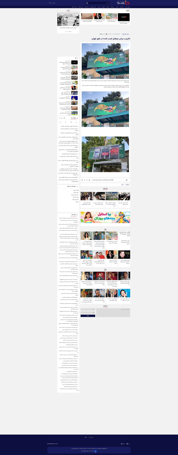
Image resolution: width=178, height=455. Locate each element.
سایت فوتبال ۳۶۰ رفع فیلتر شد (65, 98)
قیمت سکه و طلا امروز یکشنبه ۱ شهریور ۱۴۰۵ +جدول (123, 22)
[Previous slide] (59, 19)
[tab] (69, 31)
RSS (50, 3)
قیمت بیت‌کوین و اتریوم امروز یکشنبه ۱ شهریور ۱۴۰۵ (68, 261)
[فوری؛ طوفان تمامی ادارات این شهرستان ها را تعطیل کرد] (87, 16)
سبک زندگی (86, 7)
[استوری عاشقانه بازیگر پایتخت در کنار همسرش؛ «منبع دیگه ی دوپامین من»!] (87, 293)
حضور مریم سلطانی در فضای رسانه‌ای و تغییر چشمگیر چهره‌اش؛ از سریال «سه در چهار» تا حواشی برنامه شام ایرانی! (99, 245)
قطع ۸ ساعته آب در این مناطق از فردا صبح (70, 329)
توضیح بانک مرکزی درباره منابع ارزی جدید (70, 361)
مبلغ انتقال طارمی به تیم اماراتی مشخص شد (69, 297)
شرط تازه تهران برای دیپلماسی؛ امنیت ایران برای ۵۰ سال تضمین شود (65, 73)
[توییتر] (82, 180)
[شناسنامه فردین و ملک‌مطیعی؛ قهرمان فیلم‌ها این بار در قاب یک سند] (99, 254)
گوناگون (127, 10)
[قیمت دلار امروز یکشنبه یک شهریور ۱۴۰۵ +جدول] (111, 16)
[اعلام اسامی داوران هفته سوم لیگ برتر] (74, 113)
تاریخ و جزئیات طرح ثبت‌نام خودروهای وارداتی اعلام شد (65, 78)
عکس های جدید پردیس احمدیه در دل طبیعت (124, 299)
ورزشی (99, 7)
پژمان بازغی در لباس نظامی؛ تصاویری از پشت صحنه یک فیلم (99, 283)
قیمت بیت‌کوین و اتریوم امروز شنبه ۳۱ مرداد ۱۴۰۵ (68, 315)
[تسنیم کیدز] (105, 218)
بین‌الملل (112, 7)
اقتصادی (122, 7)
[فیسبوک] (87, 180)
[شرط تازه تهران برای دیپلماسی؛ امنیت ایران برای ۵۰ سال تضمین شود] (74, 73)
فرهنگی (103, 7)
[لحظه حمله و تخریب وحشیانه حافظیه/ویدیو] (87, 196)
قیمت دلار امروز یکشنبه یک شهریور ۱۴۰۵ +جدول (111, 20)
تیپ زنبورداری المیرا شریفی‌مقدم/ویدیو (69, 154)
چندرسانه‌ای (80, 7)
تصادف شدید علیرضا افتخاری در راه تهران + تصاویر (99, 20)
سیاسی (117, 7)
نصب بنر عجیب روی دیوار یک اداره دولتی (123, 203)
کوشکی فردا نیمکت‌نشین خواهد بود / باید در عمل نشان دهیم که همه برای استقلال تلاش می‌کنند (65, 103)
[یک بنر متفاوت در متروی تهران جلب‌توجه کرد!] (99, 196)
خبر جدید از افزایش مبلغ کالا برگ (71, 344)
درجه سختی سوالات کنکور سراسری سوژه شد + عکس (66, 93)
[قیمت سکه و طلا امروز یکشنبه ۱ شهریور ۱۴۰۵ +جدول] (124, 17)
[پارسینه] (122, 3)
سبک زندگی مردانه (75, 195)
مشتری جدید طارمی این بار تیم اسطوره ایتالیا (69, 363)
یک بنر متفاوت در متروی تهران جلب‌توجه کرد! (98, 203)
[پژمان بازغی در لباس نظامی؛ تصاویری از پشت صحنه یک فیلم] (99, 276)
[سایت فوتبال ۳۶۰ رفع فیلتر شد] (74, 98)
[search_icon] (87, 3)
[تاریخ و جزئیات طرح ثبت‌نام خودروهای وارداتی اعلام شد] (74, 78)
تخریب (127, 184)
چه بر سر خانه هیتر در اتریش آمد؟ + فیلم (70, 340)
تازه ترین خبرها (76, 199)
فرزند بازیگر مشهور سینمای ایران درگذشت (69, 126)
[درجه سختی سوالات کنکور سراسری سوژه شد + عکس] (74, 93)
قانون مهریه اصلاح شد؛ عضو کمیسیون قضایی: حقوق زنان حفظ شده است (65, 83)
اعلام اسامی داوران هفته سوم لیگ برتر (65, 113)
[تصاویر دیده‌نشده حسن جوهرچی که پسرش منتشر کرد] (99, 293)
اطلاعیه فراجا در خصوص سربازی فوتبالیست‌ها (69, 373)
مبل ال (77, 202)
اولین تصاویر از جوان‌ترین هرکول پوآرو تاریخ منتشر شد (124, 283)
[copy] (126, 180)
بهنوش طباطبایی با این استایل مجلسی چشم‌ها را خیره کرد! (124, 262)
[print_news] (89, 180)
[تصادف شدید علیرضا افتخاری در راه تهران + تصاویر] (99, 16)
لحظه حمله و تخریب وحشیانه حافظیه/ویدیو (86, 203)
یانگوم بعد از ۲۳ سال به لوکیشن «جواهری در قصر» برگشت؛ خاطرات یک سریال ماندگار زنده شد (87, 263)
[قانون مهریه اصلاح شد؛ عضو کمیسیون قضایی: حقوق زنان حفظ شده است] (74, 83)
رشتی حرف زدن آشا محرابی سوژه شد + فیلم (69, 336)
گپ (129, 444)
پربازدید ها (73, 118)
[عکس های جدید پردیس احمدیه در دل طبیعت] (124, 293)
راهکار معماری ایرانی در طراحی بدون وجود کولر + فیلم (68, 342)
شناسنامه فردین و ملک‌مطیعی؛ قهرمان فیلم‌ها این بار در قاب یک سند (99, 262)
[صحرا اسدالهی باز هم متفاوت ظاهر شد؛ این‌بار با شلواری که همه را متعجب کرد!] (87, 236)
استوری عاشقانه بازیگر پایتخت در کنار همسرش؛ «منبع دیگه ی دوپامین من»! (87, 300)
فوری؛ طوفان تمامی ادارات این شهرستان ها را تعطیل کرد (87, 20)
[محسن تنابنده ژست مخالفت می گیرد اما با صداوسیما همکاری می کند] (87, 276)
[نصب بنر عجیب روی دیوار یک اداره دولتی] (124, 196)
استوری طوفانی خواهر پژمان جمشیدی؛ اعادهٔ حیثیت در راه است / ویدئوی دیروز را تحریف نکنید (112, 284)
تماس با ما (53, 3)
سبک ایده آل (76, 192)
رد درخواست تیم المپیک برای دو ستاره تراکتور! (69, 382)
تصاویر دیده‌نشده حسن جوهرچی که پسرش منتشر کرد (99, 300)
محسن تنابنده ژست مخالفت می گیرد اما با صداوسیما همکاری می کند (86, 283)
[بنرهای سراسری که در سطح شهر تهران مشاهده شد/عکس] (112, 196)
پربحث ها (61, 118)
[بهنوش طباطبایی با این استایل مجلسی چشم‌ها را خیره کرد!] (124, 254)
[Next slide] (77, 19)
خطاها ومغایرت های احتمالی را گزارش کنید (70, 317)
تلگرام (124, 444)
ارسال (88, 316)
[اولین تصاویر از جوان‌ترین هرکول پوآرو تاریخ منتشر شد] (124, 276)
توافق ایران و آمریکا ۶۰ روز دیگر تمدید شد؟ (68, 28)
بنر (122, 184)
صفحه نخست (127, 7)
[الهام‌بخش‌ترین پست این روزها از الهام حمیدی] (112, 293)
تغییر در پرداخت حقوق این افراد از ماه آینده (69, 384)
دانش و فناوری (93, 7)
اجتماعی (108, 7)
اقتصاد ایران (76, 190)
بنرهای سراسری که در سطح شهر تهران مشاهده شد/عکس (111, 204)
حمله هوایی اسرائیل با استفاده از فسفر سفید (69, 365)
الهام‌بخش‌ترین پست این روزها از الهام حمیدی (112, 299)
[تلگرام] (84, 180)
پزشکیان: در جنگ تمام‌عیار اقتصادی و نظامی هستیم (68, 228)
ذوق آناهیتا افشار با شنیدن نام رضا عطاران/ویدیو (69, 380)
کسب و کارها (74, 7)
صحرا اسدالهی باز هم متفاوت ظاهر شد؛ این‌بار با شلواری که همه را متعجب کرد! (87, 244)
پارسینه (123, 85)
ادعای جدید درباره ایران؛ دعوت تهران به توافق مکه (68, 279)
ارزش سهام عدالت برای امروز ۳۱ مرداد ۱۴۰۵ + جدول (68, 327)
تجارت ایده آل (76, 197)
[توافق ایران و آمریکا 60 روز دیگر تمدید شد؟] (68, 19)
